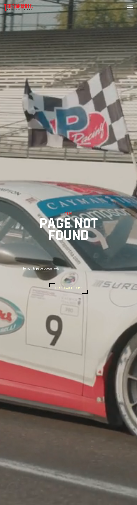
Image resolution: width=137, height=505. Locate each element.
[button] (130, 7)
